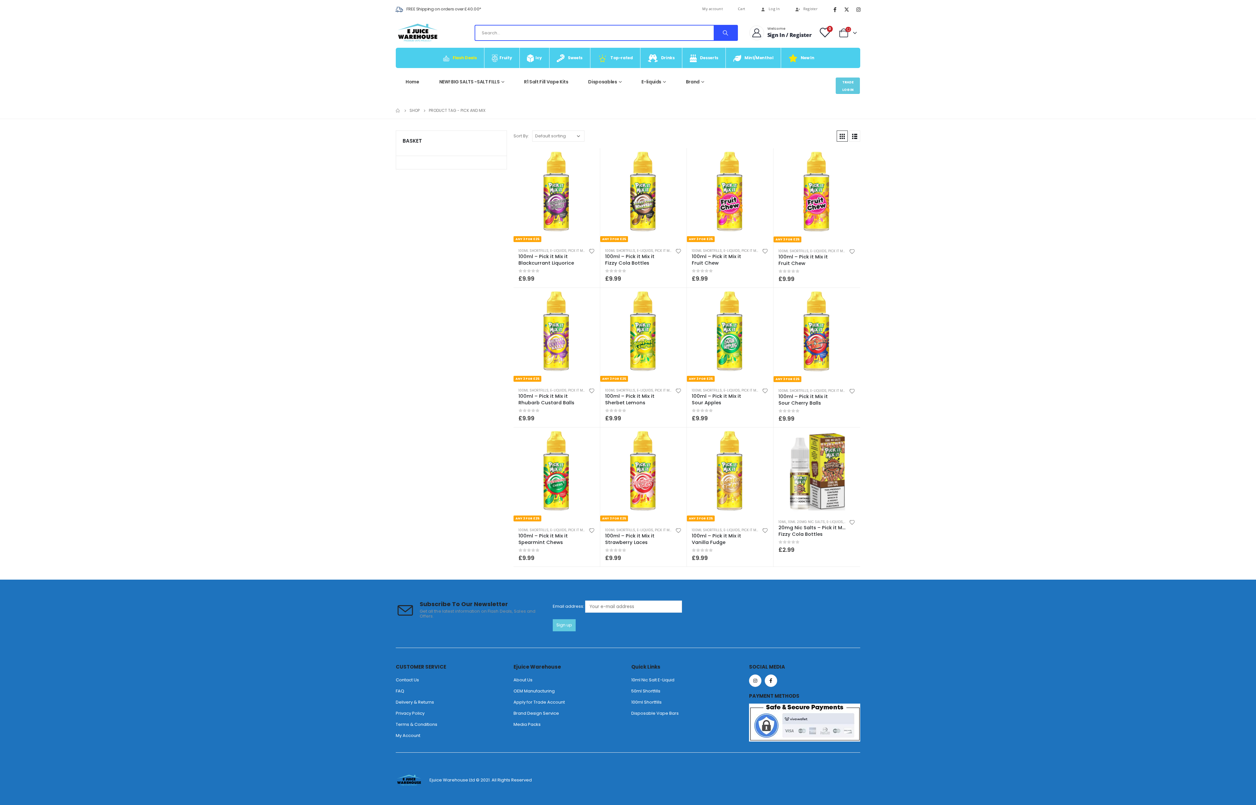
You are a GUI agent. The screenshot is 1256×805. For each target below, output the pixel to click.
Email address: (569, 606)
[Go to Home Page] (398, 110)
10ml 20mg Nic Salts (806, 521)
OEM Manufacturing (534, 691)
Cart (741, 8)
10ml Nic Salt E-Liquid (652, 680)
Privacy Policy (410, 713)
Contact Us (407, 680)
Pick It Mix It (578, 250)
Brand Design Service (536, 713)
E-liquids (651, 82)
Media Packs (527, 724)
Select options (589, 159)
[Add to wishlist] (591, 251)
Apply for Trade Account (539, 702)
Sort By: (521, 136)
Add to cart (849, 438)
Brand (693, 82)
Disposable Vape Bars (655, 713)
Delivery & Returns (415, 702)
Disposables (602, 82)
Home (412, 82)
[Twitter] (846, 9)
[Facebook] (834, 9)
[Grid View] (842, 136)
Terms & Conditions (416, 724)
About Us (523, 680)
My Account (408, 735)
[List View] (854, 136)
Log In (774, 9)
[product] (817, 471)
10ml (782, 521)
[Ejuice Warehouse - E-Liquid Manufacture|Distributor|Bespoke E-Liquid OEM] (417, 33)
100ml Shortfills (533, 250)
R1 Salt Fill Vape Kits (546, 82)
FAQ (400, 691)
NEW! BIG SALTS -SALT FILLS (469, 82)
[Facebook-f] (771, 680)
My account (712, 8)
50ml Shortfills (645, 691)
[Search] (725, 33)
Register (810, 9)
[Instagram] (858, 9)
